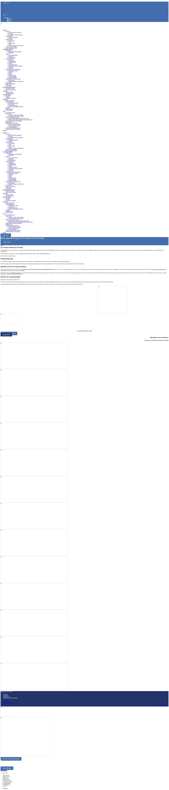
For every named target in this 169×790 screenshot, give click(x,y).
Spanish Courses (10, 58)
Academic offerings (8, 49)
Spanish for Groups (10, 83)
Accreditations (9, 36)
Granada (5, 91)
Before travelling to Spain (14, 124)
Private (10, 63)
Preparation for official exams (13, 79)
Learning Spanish (6, 242)
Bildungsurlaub (12, 61)
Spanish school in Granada (14, 32)
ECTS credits (11, 43)
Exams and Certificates (11, 46)
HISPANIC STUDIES (13, 70)
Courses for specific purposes (13, 69)
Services (5, 99)
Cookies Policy (6, 696)
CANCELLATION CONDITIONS (13, 128)
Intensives (10, 59)
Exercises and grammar (9, 87)
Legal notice (5, 695)
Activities (8, 107)
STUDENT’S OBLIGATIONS (12, 123)
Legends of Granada (11, 98)
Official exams (9, 39)
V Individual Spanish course (15, 272)
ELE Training (9, 82)
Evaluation (10, 52)
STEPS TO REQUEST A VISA (12, 117)
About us (8, 31)
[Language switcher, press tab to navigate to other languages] (6, 17)
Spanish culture (7, 94)
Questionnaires (12, 57)
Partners (10, 38)
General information (13, 103)
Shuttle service (9, 109)
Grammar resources (11, 89)
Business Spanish (12, 77)
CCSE (9, 44)
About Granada (9, 92)
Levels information (12, 55)
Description (8, 50)
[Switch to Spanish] (9, 19)
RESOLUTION (9, 122)
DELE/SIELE (11, 80)
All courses (8, 86)
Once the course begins (14, 125)
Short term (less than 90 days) (15, 115)
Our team (10, 33)
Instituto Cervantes (13, 37)
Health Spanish (12, 75)
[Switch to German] (9, 21)
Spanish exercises (10, 88)
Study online (9, 84)
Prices (4, 130)
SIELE (9, 42)
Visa (4, 111)
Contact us (5, 694)
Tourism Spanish (12, 76)
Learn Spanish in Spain (11, 48)
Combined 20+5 (12, 62)
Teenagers (11, 67)
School (5, 30)
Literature (10, 71)
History (10, 73)
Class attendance (12, 126)
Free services (9, 110)
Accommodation (10, 101)
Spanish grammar (12, 64)
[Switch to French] (9, 20)
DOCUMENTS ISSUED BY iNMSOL (14, 121)
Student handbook (10, 100)
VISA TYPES (8, 113)
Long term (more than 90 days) (16, 116)
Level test (10, 56)
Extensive (10, 68)
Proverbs (8, 95)
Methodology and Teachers (15, 51)
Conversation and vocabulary (15, 65)
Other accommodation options (15, 106)
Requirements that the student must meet (18, 118)
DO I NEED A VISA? (10, 112)
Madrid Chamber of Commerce (15, 45)
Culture (10, 74)
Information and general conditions (10, 697)
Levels (7, 54)
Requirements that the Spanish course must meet (20, 119)
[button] (4, 770)
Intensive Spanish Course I (160, 269)
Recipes (8, 97)
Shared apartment (12, 105)
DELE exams (11, 40)
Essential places (10, 93)
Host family (11, 104)
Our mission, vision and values (15, 34)
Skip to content (4, 769)
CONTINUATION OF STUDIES (13, 129)
